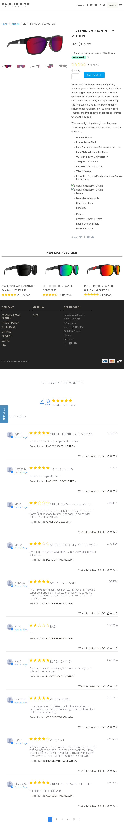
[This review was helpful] (108, 456)
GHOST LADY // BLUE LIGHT (58, 522)
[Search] (104, 6)
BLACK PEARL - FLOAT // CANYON (61, 481)
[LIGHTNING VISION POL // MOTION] (35, 44)
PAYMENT (7, 336)
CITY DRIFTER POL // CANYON (59, 603)
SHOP (80, 5)
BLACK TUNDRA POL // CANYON (60, 446)
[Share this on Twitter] (80, 237)
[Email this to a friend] (92, 237)
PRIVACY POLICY (10, 322)
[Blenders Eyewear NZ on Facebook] (87, 6)
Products (15, 24)
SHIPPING (6, 331)
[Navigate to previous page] (44, 819)
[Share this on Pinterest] (88, 237)
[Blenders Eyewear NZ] (15, 4)
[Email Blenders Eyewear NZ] (96, 6)
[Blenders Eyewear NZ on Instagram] (91, 6)
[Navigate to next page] (80, 819)
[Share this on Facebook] (84, 237)
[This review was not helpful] (114, 455)
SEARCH (6, 340)
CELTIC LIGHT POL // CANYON (59, 717)
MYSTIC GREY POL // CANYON (59, 559)
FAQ (4, 345)
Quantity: (76, 70)
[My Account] (100, 6)
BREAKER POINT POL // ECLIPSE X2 (61, 760)
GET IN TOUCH (9, 327)
